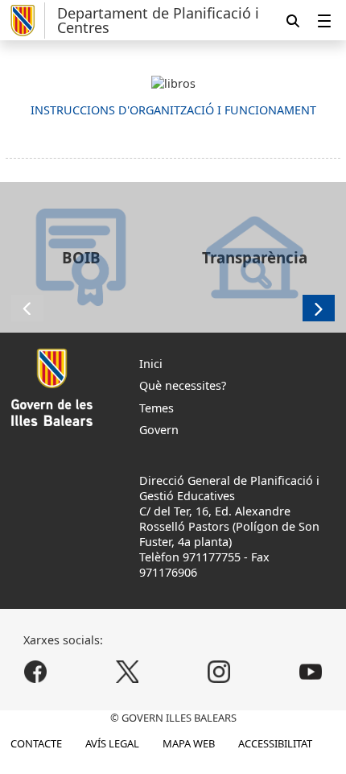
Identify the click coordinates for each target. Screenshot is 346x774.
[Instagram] (218, 672)
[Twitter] (127, 672)
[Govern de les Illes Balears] (25, 20)
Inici (151, 363)
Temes (156, 408)
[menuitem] (324, 20)
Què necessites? (182, 385)
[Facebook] (35, 672)
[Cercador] (293, 20)
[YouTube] (310, 672)
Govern (159, 429)
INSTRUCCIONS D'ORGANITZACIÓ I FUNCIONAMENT (173, 110)
